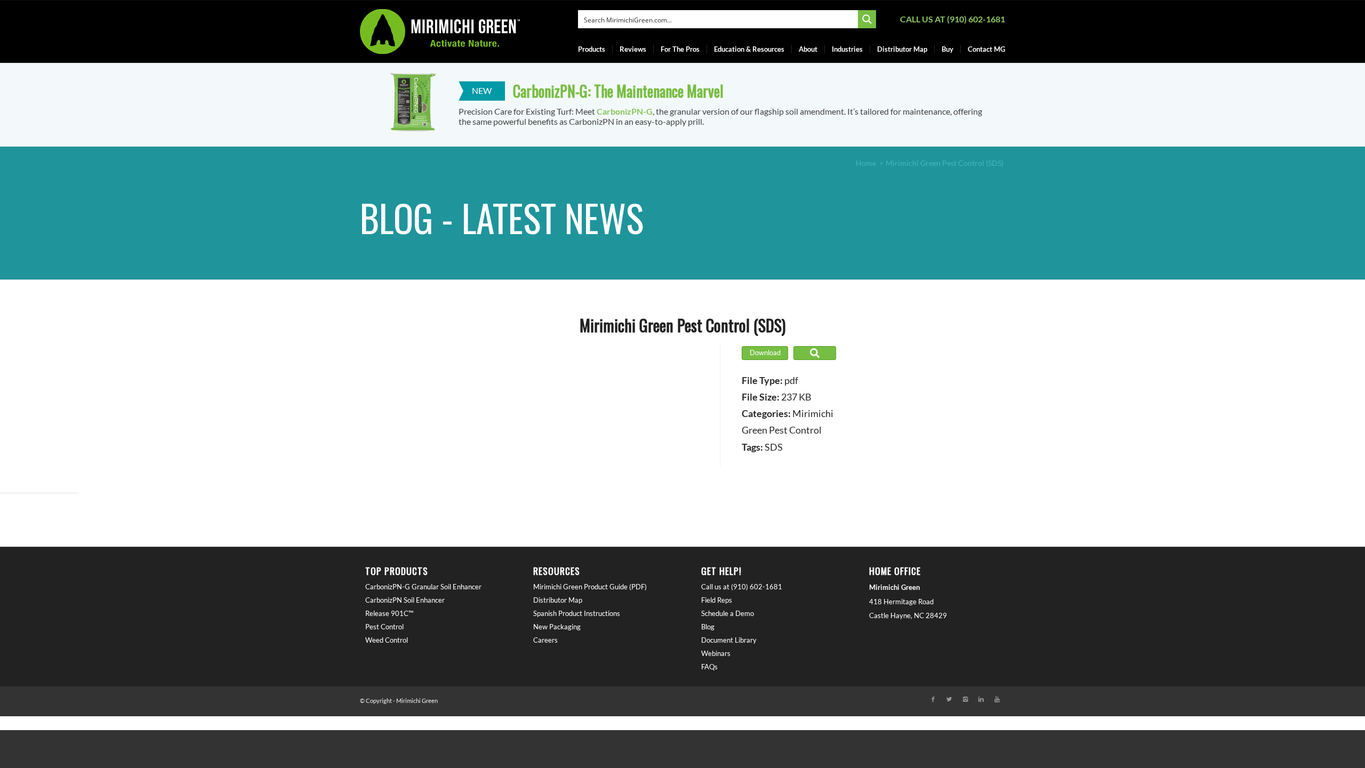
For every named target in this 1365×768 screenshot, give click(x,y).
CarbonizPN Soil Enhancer (405, 600)
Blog (707, 626)
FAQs (709, 666)
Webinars (715, 653)
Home (866, 163)
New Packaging (557, 626)
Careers (545, 640)
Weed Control (386, 640)
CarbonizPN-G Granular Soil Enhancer (423, 586)
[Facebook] (933, 699)
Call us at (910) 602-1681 (952, 19)
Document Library (729, 640)
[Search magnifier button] (867, 19)
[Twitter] (949, 699)
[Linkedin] (981, 699)
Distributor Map (557, 600)
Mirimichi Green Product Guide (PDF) (590, 586)
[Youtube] (997, 699)
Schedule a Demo (727, 613)
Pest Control (384, 626)
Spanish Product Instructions (576, 613)
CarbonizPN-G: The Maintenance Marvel (618, 91)
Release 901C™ (389, 613)
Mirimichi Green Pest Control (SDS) (682, 325)
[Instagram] (965, 699)
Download (765, 352)
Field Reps (716, 600)
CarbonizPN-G (625, 111)
